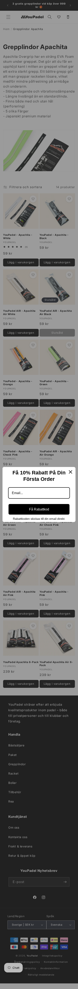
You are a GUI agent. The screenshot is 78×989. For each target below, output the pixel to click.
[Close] (71, 472)
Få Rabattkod (39, 509)
